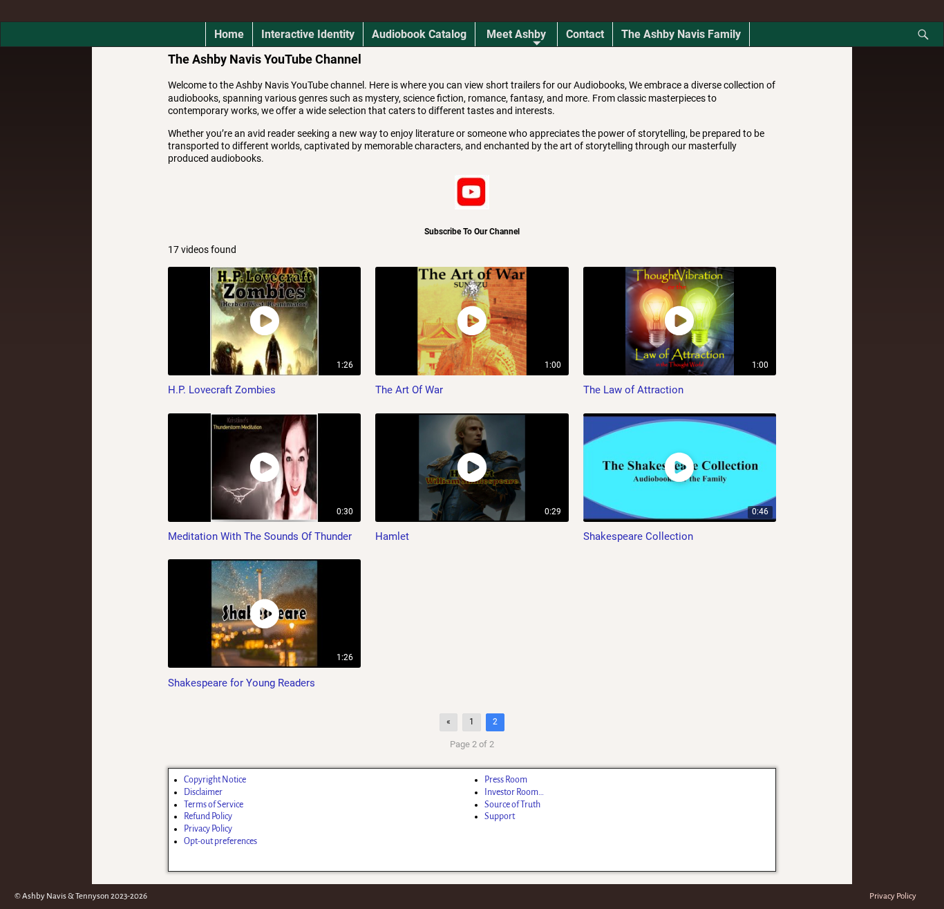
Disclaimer (203, 792)
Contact (585, 34)
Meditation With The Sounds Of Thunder (260, 536)
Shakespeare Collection (638, 536)
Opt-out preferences (220, 841)
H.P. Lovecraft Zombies (222, 390)
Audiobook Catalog (419, 34)
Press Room (505, 780)
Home (229, 34)
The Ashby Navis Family (681, 34)
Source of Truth (512, 804)
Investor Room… (514, 792)
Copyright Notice (215, 780)
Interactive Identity (308, 34)
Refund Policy (208, 816)
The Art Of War (409, 390)
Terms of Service (213, 804)
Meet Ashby (516, 34)
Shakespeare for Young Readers (241, 683)
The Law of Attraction (633, 390)
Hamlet (392, 536)
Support (499, 816)
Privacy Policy (208, 829)
